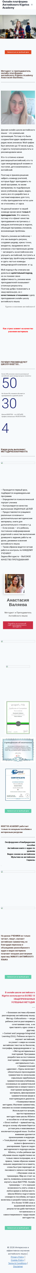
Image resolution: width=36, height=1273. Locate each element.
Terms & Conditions (17, 1263)
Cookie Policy (17, 1260)
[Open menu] (32, 4)
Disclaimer (18, 1266)
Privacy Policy (17, 1257)
